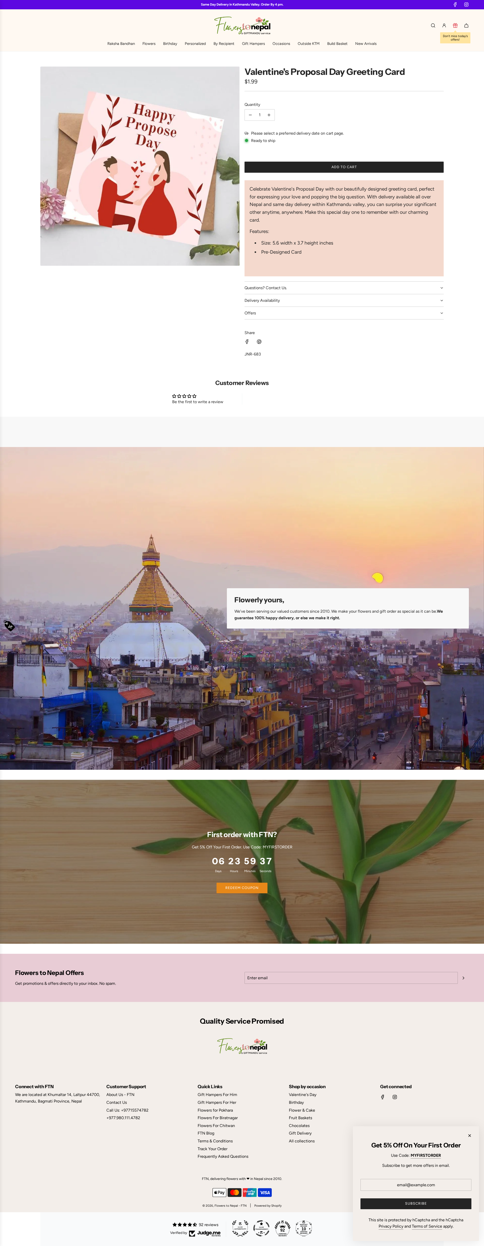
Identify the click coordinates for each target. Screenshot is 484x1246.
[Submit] (463, 978)
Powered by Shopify (268, 1205)
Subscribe (416, 1203)
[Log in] (444, 25)
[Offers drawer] (455, 25)
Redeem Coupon (242, 888)
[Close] (469, 1135)
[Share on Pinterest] (259, 342)
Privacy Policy (391, 1226)
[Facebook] (455, 4)
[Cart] (466, 25)
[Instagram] (466, 4)
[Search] (433, 25)
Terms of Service (427, 1226)
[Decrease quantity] (250, 115)
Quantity (252, 104)
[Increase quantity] (269, 115)
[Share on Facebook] (247, 342)
